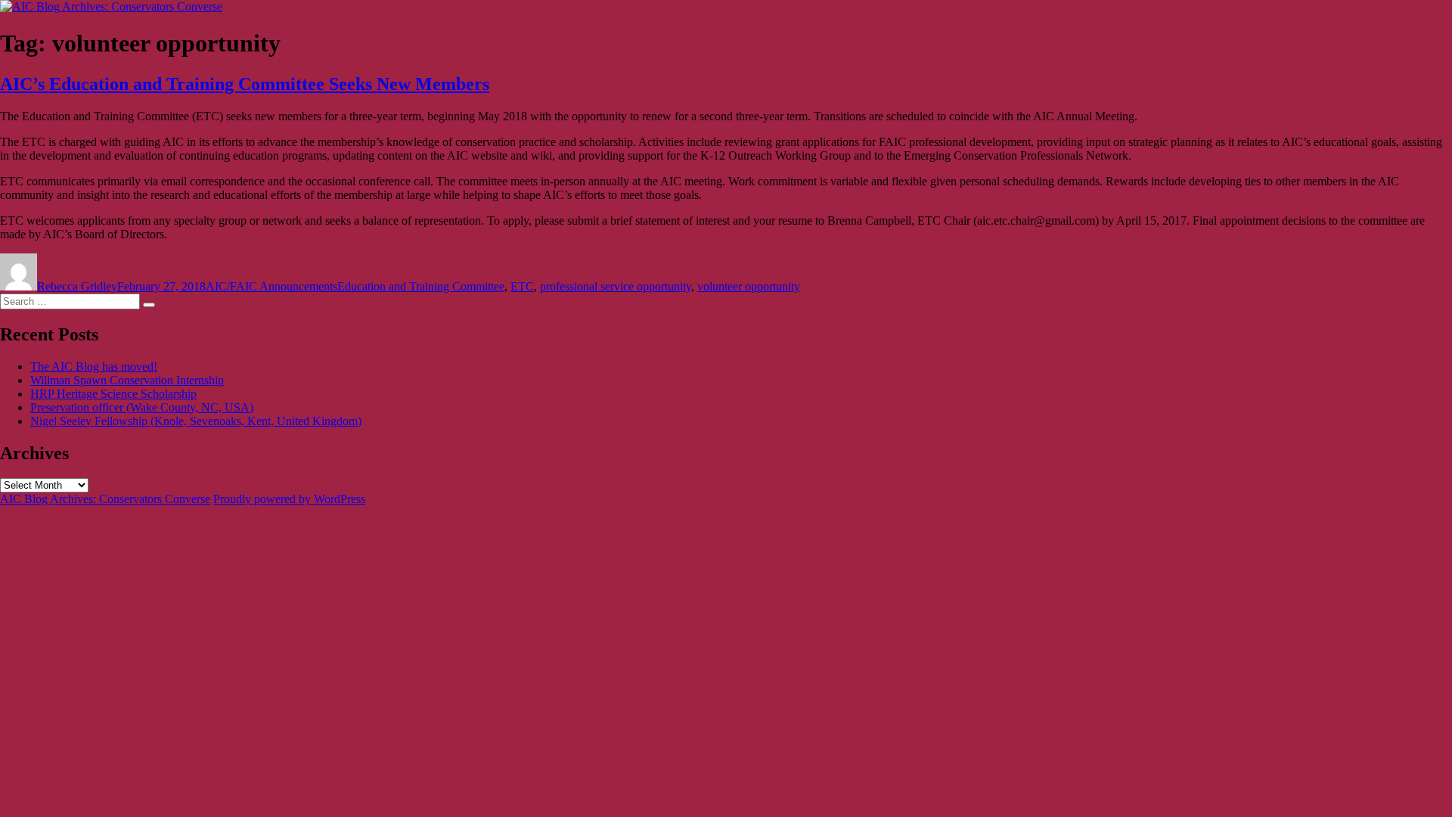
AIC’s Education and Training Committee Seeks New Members (244, 84)
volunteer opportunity (748, 286)
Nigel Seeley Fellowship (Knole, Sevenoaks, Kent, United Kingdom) (195, 421)
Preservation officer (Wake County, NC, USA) (141, 407)
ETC (522, 286)
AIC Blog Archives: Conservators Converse (105, 498)
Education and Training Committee (420, 286)
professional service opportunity (615, 286)
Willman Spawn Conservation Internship (127, 380)
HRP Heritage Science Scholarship (113, 393)
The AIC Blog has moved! (93, 366)
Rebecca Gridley (77, 286)
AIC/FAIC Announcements (271, 286)
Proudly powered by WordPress (289, 498)
